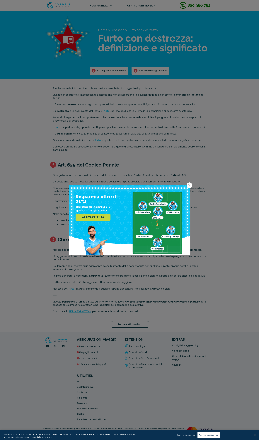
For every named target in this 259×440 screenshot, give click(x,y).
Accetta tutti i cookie (208, 435)
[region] (129, 435)
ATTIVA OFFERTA (93, 217)
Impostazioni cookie (186, 435)
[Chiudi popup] (189, 185)
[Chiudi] (255, 435)
